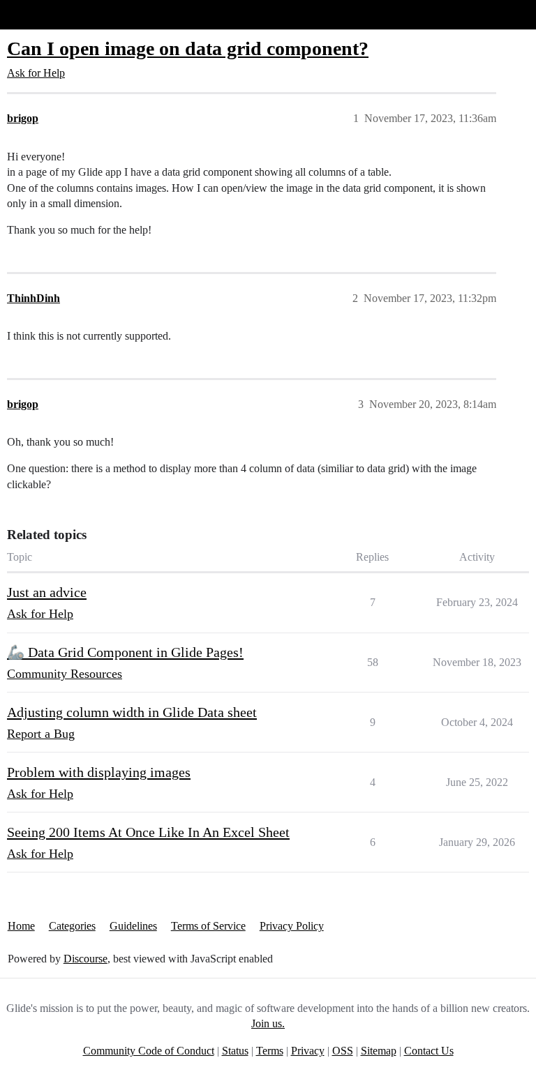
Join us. (268, 1023)
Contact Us (429, 1051)
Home (21, 926)
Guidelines (133, 926)
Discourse (85, 959)
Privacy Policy (292, 926)
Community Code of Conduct (148, 1051)
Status (235, 1051)
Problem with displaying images (99, 772)
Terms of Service (208, 926)
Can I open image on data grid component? (187, 48)
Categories (72, 926)
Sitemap (378, 1051)
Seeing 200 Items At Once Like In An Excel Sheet (148, 832)
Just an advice (47, 592)
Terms (269, 1051)
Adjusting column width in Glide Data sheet (132, 712)
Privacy (308, 1051)
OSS (342, 1051)
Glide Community (47, 14)
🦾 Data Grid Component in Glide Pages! (125, 652)
